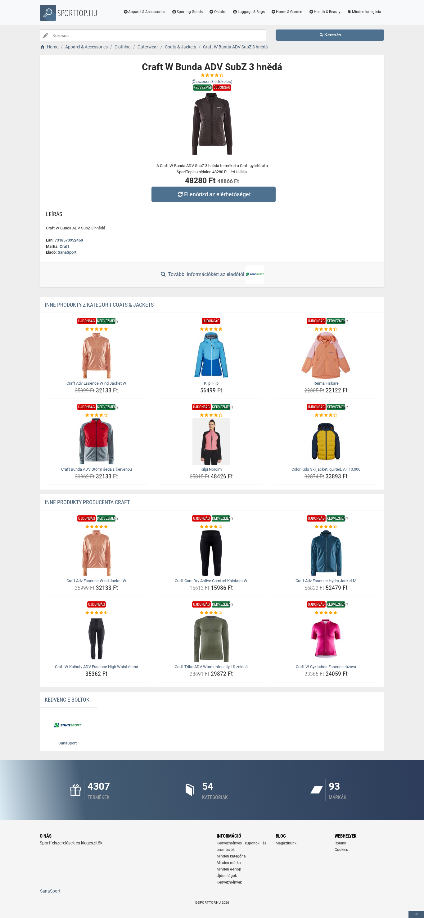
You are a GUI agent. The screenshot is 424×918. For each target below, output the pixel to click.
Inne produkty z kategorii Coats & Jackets (99, 304)
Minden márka (229, 863)
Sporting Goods (190, 12)
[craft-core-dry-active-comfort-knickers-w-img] (211, 553)
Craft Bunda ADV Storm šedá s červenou (96, 469)
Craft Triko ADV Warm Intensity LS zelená (211, 666)
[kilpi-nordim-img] (211, 441)
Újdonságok (227, 876)
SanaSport (67, 252)
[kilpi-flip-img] (211, 355)
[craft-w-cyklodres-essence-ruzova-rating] (326, 613)
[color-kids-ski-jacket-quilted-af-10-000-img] (326, 441)
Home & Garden (289, 12)
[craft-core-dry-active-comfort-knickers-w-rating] (211, 527)
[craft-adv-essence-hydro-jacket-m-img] (326, 553)
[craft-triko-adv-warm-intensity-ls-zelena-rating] (211, 613)
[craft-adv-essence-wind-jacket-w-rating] (96, 329)
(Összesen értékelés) (212, 81)
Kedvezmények (229, 882)
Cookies (341, 850)
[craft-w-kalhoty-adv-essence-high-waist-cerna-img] (96, 639)
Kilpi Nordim (211, 469)
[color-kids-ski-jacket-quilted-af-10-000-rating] (326, 415)
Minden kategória (366, 12)
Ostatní (220, 12)
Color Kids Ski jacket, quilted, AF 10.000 (325, 469)
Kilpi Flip (211, 383)
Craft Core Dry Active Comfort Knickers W (211, 580)
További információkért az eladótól (206, 274)
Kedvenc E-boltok (67, 699)
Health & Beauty (327, 12)
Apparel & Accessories (146, 12)
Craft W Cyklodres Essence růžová (326, 666)
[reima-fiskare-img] (326, 355)
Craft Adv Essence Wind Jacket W (96, 383)
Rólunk (340, 843)
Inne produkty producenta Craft (87, 502)
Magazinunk (286, 843)
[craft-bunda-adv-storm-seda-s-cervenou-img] (96, 441)
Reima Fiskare (326, 383)
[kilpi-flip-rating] (211, 329)
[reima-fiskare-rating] (326, 329)
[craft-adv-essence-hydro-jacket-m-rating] (326, 527)
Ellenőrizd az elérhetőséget (217, 194)
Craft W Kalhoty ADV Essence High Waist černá (96, 666)
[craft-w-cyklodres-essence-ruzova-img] (326, 639)
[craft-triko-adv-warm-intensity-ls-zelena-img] (211, 639)
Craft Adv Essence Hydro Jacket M (325, 580)
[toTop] (416, 914)
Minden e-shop (229, 869)
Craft (64, 246)
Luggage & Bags (251, 12)
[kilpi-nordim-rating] (211, 415)
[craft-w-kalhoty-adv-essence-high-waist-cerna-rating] (96, 613)
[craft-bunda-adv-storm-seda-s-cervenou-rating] (96, 415)
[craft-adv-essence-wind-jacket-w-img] (96, 355)
